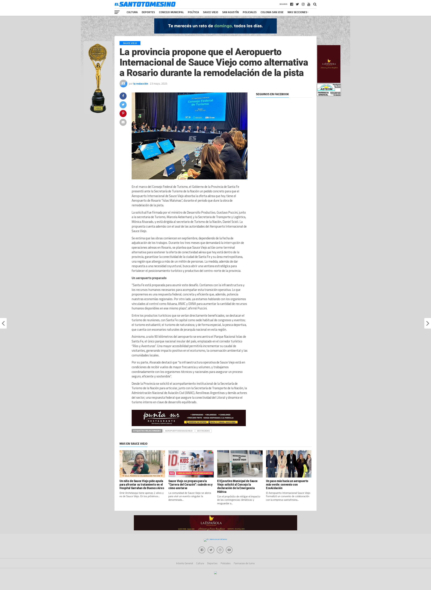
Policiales (250, 12)
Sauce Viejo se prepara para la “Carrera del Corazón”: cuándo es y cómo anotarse (190, 484)
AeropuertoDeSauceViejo (179, 430)
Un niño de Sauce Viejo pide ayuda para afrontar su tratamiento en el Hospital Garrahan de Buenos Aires (142, 484)
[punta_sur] (189, 425)
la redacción (140, 84)
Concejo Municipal (171, 12)
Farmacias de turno (244, 563)
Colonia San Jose (272, 12)
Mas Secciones (297, 12)
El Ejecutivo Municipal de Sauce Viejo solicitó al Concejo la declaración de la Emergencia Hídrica (237, 486)
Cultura (132, 12)
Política (193, 12)
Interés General (184, 563)
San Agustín (230, 12)
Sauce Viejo (210, 12)
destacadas (203, 430)
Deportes (148, 12)
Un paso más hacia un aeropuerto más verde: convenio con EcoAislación (287, 484)
